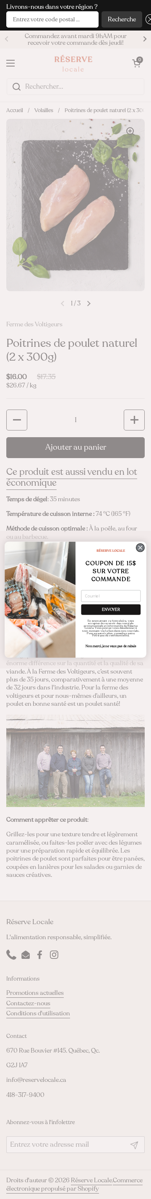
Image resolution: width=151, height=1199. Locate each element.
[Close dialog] (140, 547)
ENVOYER (111, 609)
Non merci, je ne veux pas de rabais (111, 646)
